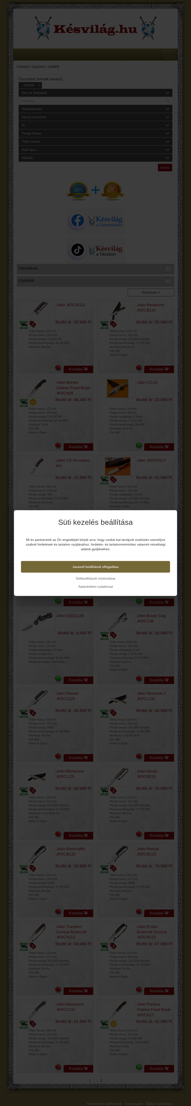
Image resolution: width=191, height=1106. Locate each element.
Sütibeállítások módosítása (95, 578)
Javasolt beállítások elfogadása (95, 567)
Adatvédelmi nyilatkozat (95, 586)
